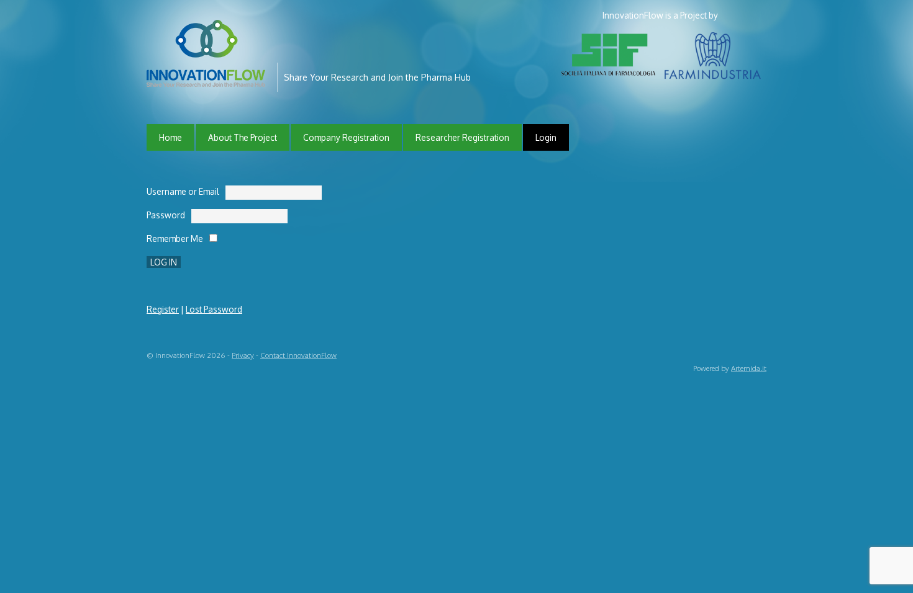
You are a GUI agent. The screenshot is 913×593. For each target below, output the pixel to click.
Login (545, 137)
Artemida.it (748, 368)
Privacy (243, 355)
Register (163, 309)
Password (166, 215)
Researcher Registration (462, 137)
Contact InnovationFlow (298, 355)
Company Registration (346, 137)
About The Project (242, 137)
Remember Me (175, 238)
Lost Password (214, 309)
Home (170, 137)
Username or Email (183, 191)
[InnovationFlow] (209, 78)
